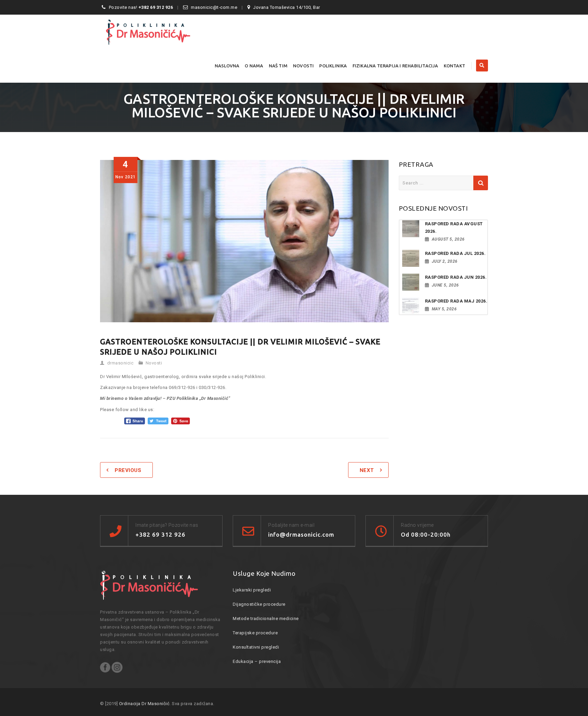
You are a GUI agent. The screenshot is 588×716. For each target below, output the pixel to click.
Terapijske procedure (255, 632)
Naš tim (278, 65)
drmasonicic (120, 362)
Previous (128, 470)
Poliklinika (333, 65)
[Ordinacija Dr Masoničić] (159, 32)
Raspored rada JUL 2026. (455, 253)
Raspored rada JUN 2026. (456, 277)
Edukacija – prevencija (257, 661)
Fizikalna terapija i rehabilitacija (395, 65)
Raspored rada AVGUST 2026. (454, 227)
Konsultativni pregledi (256, 647)
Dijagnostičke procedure (259, 604)
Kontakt (454, 65)
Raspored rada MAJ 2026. (456, 301)
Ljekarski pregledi (252, 589)
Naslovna (227, 65)
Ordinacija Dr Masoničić (144, 703)
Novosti (303, 65)
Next (367, 470)
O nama (254, 65)
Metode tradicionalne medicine (266, 618)
